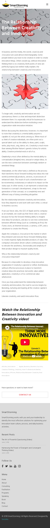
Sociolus (5, 519)
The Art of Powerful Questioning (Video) (17, 439)
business (27, 366)
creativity (18, 369)
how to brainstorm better (31, 369)
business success (37, 366)
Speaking (5, 496)
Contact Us (25, 395)
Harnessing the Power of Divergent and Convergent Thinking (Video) (21, 449)
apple (21, 366)
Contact (5, 506)
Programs (5, 493)
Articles (4, 366)
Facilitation (6, 489)
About (4, 483)
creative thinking (8, 369)
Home (4, 479)
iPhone (12, 372)
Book (4, 499)
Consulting (6, 486)
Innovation (11, 366)
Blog (3, 503)
